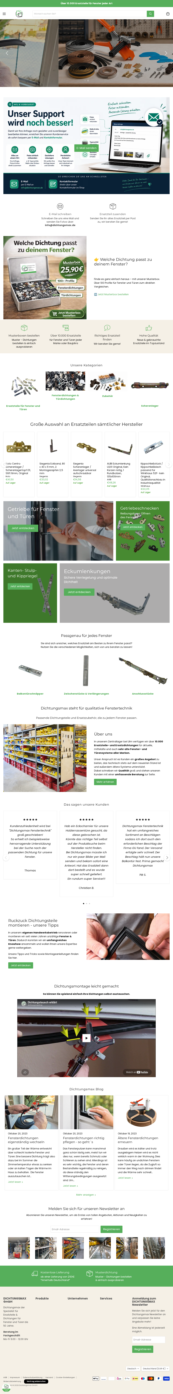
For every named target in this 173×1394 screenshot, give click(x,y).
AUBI (109, 479)
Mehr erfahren (105, 782)
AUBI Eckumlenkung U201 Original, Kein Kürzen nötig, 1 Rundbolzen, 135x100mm (118, 470)
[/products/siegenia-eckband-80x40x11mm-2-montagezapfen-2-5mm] (52, 447)
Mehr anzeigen (85, 1194)
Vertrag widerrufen (36, 1381)
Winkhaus (145, 486)
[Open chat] (6, 1387)
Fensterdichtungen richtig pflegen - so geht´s (83, 1140)
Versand (49, 1377)
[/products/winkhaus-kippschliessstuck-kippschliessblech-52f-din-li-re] (154, 447)
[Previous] (4, 464)
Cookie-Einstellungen (65, 1377)
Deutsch (131, 1368)
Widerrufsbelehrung (12, 1381)
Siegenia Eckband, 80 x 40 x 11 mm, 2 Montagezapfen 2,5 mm (52, 468)
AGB (5, 1377)
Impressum (15, 1377)
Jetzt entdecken (30, 60)
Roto (8, 476)
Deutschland (154, 1368)
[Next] (168, 464)
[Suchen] (150, 14)
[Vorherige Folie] (7, 53)
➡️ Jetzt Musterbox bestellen (111, 294)
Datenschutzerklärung (32, 1377)
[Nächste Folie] (165, 53)
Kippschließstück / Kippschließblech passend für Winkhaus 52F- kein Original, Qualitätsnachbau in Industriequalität (153, 473)
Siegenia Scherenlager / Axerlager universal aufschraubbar (84, 468)
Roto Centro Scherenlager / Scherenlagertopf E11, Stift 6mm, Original (18, 468)
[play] (86, 1038)
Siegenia (43, 476)
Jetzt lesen (15, 1182)
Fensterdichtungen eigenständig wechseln (26, 1140)
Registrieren (111, 1229)
